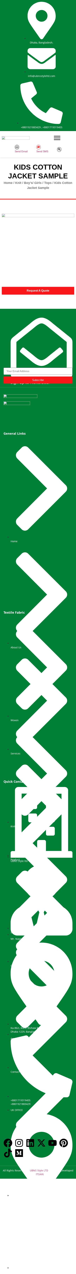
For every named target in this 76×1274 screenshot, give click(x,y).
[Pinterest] (63, 1144)
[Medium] (19, 1154)
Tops (48, 183)
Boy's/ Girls (33, 183)
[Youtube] (52, 1144)
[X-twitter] (41, 1144)
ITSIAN (40, 1174)
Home (8, 183)
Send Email (21, 151)
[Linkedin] (30, 1144)
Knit (18, 183)
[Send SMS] (38, 147)
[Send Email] (17, 147)
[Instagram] (19, 1144)
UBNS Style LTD (39, 1170)
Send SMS (42, 151)
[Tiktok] (8, 1154)
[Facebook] (8, 1144)
